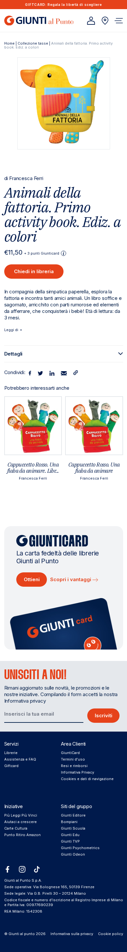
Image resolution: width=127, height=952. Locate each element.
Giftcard (11, 765)
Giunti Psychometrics (80, 848)
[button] (119, 21)
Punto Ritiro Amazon (22, 835)
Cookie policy (110, 934)
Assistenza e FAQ (20, 759)
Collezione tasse (33, 43)
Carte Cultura (15, 828)
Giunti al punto (21, 933)
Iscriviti (103, 715)
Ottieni (32, 579)
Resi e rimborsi (74, 765)
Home (9, 43)
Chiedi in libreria (34, 271)
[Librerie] (105, 21)
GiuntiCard (70, 752)
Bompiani (69, 821)
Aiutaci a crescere (20, 821)
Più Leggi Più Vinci (20, 815)
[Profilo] (91, 21)
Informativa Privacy (77, 772)
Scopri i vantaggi (71, 579)
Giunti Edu (70, 835)
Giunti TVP (70, 841)
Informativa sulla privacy (71, 934)
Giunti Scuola (73, 828)
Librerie (11, 752)
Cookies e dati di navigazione (87, 779)
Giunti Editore (73, 815)
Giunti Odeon (73, 854)
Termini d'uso (73, 759)
